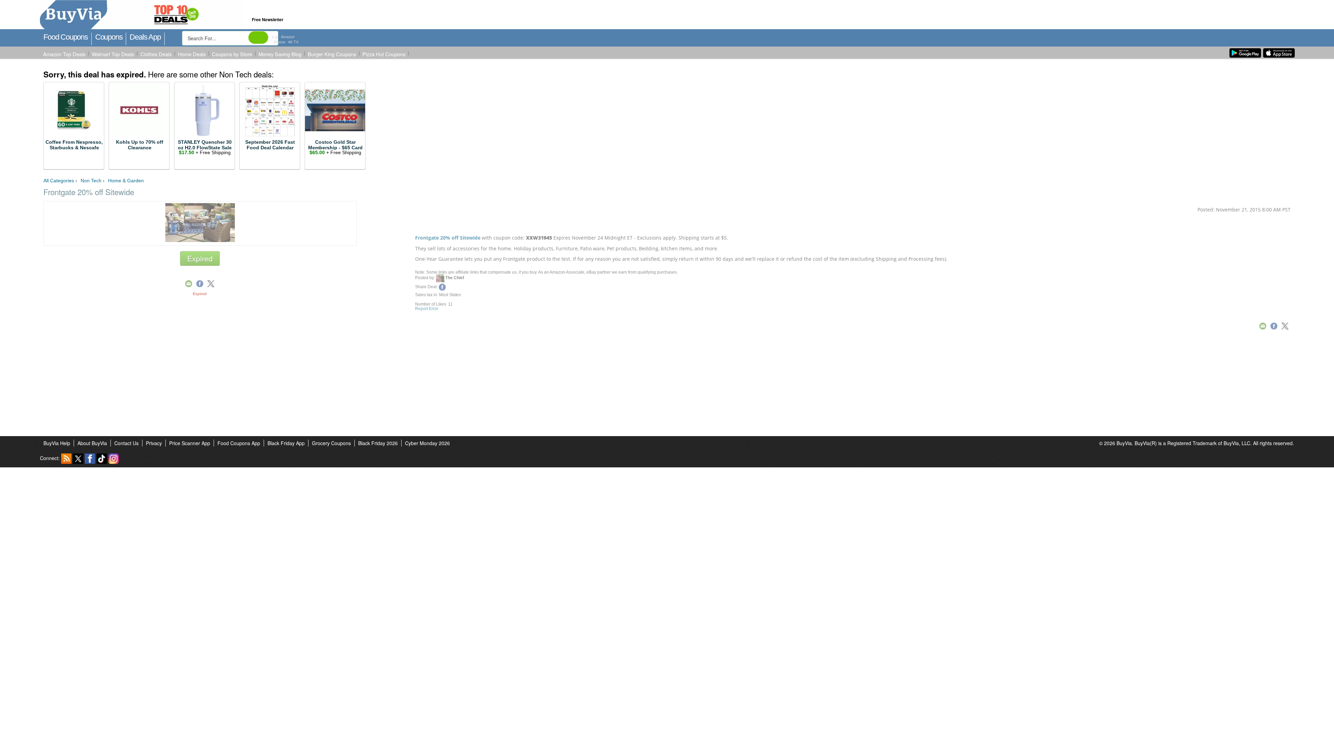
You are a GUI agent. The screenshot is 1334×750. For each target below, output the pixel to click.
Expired (200, 258)
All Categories (58, 180)
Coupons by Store (232, 54)
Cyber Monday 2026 (427, 443)
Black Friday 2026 (378, 443)
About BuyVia (92, 443)
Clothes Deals (156, 54)
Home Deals (192, 54)
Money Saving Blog (280, 54)
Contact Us (126, 443)
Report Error (426, 308)
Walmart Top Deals (113, 54)
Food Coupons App (238, 443)
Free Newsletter (267, 19)
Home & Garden (126, 180)
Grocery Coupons (331, 443)
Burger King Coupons (332, 54)
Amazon (288, 36)
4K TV (293, 41)
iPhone (279, 41)
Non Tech (91, 180)
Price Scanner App (189, 443)
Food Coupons (65, 37)
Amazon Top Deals (64, 54)
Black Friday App (286, 443)
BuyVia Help (56, 443)
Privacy (154, 443)
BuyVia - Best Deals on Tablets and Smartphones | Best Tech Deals (173, 15)
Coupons (109, 37)
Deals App (145, 37)
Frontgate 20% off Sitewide (447, 237)
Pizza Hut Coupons (383, 54)
